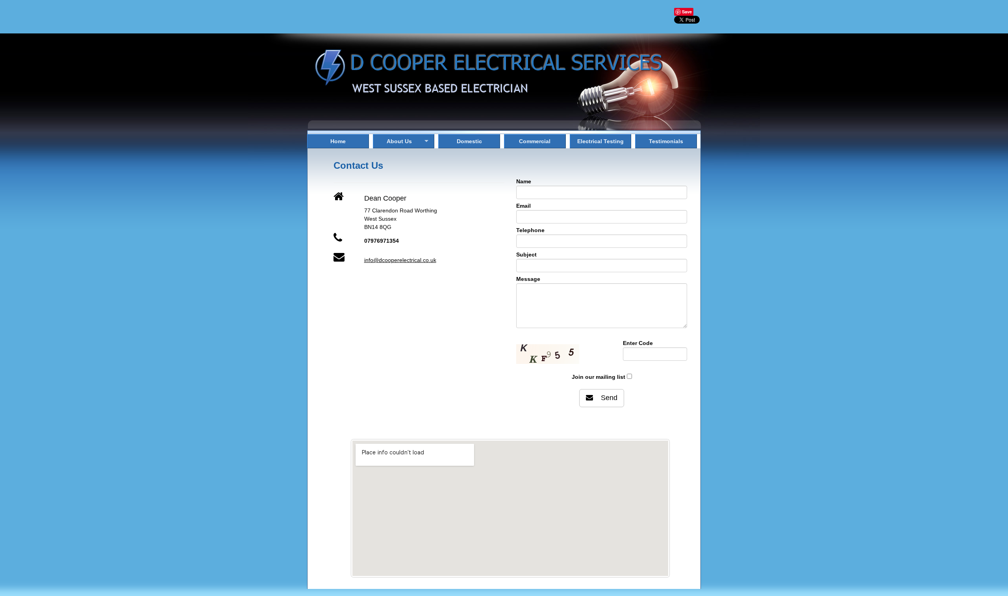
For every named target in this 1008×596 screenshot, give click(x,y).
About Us (399, 141)
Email (523, 206)
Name (523, 181)
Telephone (530, 230)
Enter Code (638, 343)
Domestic (469, 141)
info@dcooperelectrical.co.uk (400, 260)
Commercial (534, 141)
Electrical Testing (600, 141)
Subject (526, 254)
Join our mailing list (598, 377)
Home (338, 141)
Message (528, 279)
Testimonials (666, 141)
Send (605, 398)
